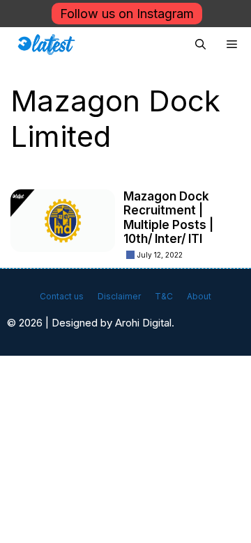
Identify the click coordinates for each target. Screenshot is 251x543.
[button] (200, 44)
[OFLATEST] (46, 44)
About (199, 296)
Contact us (62, 296)
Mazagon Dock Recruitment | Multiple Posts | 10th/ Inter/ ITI (168, 217)
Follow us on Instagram (127, 13)
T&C (164, 296)
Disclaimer (119, 296)
